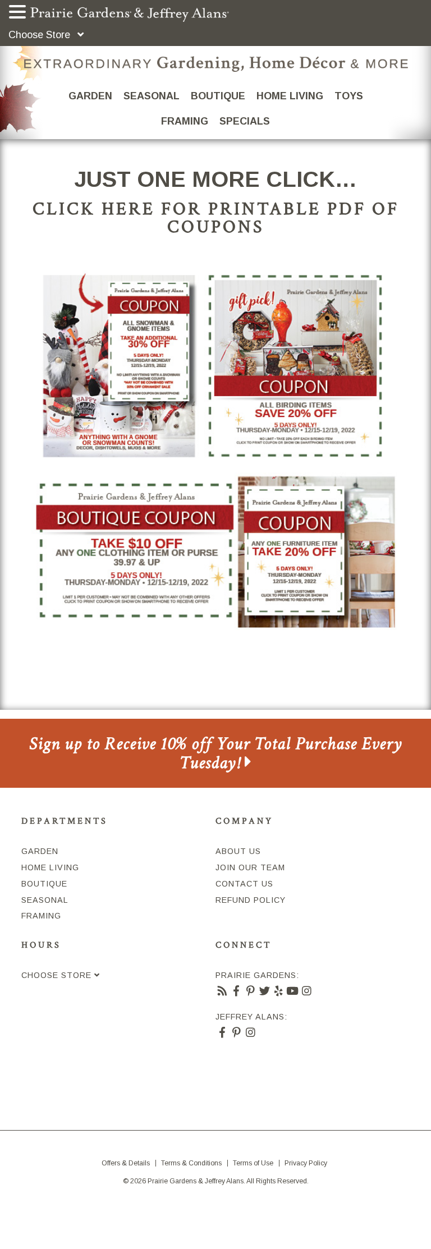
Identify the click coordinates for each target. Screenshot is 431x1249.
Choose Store (40, 34)
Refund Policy (251, 900)
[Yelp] (279, 991)
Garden (90, 96)
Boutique (218, 96)
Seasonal (151, 96)
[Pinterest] (251, 991)
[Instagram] (307, 991)
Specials (244, 121)
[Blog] (223, 991)
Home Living (289, 96)
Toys (348, 96)
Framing (184, 121)
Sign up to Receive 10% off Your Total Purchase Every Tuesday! (215, 753)
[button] (19, 13)
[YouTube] (293, 991)
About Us (238, 851)
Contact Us (244, 883)
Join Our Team (250, 867)
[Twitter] (265, 991)
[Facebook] (237, 991)
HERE (128, 209)
